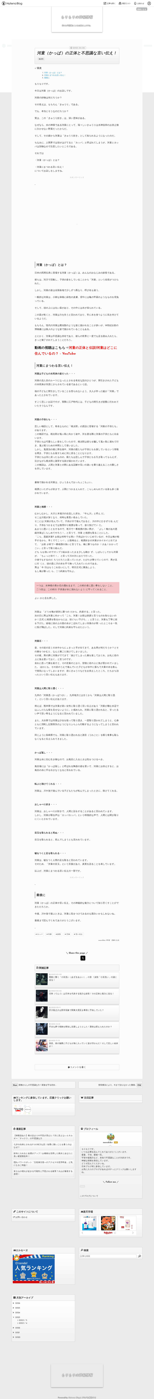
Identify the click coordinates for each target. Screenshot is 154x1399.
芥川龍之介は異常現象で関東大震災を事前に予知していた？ (76, 1010)
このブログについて (89, 1196)
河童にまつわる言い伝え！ (55, 75)
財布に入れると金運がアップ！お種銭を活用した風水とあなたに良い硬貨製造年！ (43, 1155)
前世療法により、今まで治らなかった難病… (117, 1085)
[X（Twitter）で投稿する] (82, 958)
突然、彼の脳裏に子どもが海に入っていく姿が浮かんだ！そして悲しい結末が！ (83, 1045)
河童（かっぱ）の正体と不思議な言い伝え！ (77, 53)
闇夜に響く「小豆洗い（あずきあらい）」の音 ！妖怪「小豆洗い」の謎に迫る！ (83, 978)
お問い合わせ (21, 1217)
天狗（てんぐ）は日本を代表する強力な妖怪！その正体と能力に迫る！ (81, 994)
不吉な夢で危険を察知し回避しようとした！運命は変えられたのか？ (80, 1027)
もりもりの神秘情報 (77, 17)
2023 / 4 (22, 1323)
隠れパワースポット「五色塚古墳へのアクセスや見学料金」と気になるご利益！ (43, 1163)
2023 (17, 1317)
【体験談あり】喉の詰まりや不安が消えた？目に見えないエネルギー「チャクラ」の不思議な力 (43, 1137)
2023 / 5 (22, 1320)
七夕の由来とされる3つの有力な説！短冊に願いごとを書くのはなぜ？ (43, 1146)
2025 (17, 1308)
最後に (47, 78)
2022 (17, 1328)
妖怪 (42, 59)
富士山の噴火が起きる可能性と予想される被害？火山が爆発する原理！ (43, 1172)
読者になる (141, 9)
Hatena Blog (74, 1398)
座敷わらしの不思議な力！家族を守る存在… (37, 1085)
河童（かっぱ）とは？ (53, 73)
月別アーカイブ (24, 1297)
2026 (17, 1303)
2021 (17, 1333)
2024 (17, 1313)
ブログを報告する (89, 1398)
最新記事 (21, 1129)
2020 (17, 1337)
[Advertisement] (77, 203)
